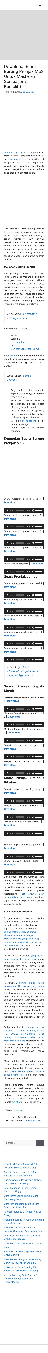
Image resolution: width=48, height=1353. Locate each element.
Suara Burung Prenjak (15, 152)
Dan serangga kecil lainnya (25, 349)
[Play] (7, 510)
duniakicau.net (14, 159)
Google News (34, 1120)
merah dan (17, 1102)
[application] (24, 510)
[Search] (40, 1143)
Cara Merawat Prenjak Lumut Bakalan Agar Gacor (22, 671)
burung (13, 355)
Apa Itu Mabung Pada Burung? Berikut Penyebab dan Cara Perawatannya (20, 1278)
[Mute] (33, 510)
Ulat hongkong (18, 342)
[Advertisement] (24, 35)
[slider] (39, 510)
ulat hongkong (28, 421)
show (18, 1110)
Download (10, 502)
